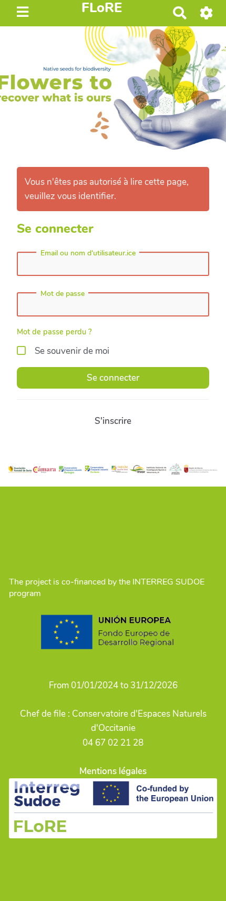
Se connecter (113, 378)
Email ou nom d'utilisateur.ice (88, 253)
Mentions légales (113, 771)
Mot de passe (62, 294)
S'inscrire (113, 421)
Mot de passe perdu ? (54, 331)
